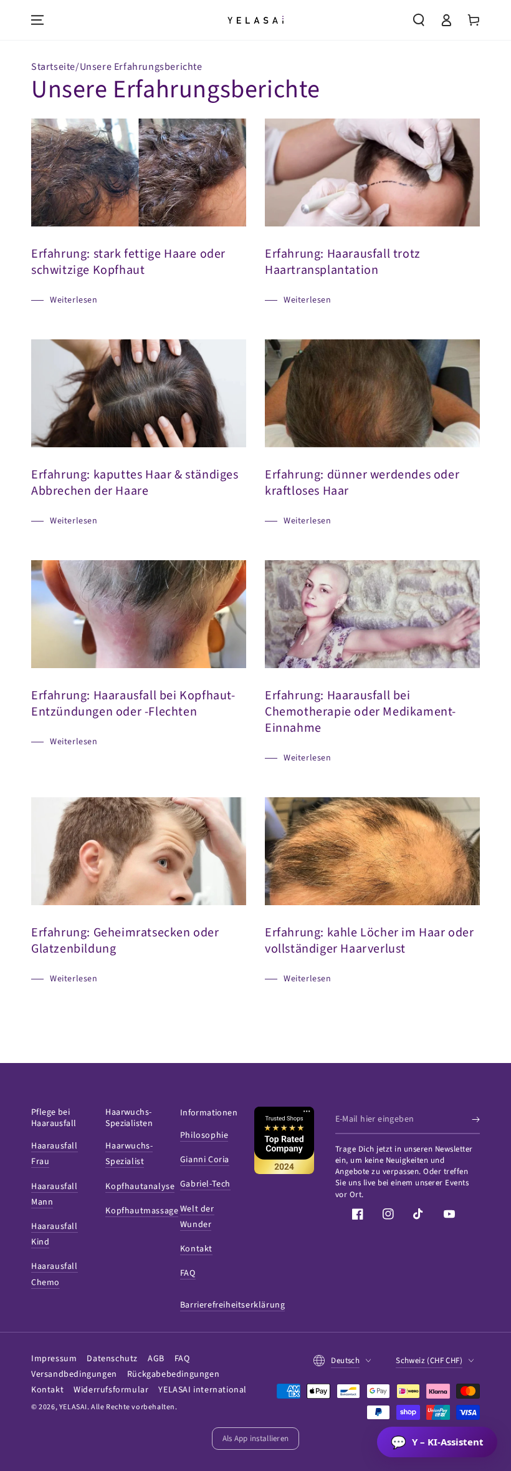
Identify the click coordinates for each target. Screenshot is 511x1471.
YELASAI (73, 1407)
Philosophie (204, 1135)
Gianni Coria (204, 1159)
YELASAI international (202, 1390)
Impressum (54, 1358)
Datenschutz (112, 1358)
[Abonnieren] (476, 1120)
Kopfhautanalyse (139, 1186)
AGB (156, 1358)
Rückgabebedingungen (173, 1374)
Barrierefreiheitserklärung (232, 1305)
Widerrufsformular (111, 1390)
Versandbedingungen (74, 1374)
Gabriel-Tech (205, 1184)
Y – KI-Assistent (437, 1442)
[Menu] (37, 20)
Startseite (53, 67)
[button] (418, 20)
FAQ (188, 1273)
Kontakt (196, 1249)
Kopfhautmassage (141, 1211)
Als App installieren (255, 1438)
